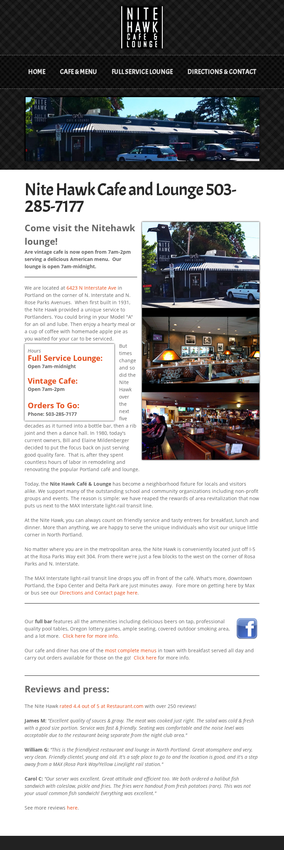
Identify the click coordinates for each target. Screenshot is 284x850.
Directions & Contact (221, 72)
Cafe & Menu (78, 72)
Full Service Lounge (142, 72)
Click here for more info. (91, 636)
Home (36, 72)
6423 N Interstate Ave (91, 287)
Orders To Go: (53, 405)
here (72, 807)
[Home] (142, 22)
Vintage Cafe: (53, 380)
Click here (145, 657)
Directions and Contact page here (98, 592)
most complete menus (131, 650)
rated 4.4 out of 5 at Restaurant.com (101, 706)
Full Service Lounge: (65, 358)
